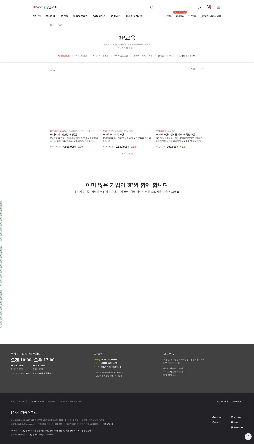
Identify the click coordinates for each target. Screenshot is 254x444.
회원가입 (180, 16)
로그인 (169, 16)
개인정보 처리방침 (36, 401)
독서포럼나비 (222, 401)
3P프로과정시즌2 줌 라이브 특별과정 (175, 134)
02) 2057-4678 (17, 366)
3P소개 (37, 16)
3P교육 (64, 16)
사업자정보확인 (109, 424)
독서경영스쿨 (81, 56)
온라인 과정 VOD (165, 56)
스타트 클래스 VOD (187, 56)
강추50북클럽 (80, 16)
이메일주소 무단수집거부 (70, 401)
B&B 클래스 (99, 16)
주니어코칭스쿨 (121, 56)
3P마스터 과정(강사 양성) (63, 134)
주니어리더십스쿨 (101, 56)
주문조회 (192, 16)
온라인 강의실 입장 (212, 16)
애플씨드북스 (237, 401)
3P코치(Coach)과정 (113, 134)
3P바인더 (51, 16)
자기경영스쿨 (64, 56)
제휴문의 (52, 401)
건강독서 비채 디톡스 (143, 56)
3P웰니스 (115, 16)
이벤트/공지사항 (134, 16)
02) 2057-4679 (39, 366)
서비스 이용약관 (17, 401)
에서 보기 (173, 368)
